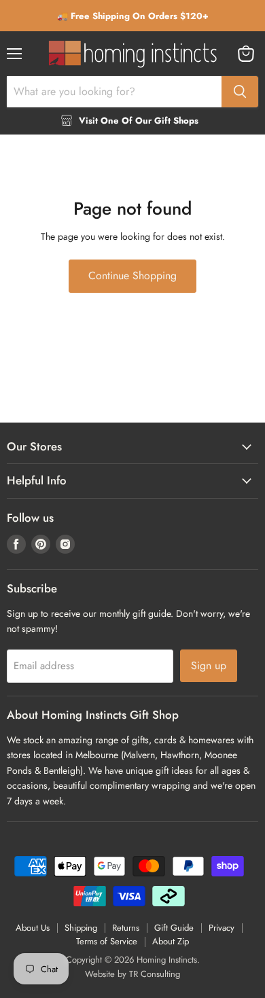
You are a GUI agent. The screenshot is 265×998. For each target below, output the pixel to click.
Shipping (81, 927)
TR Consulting (154, 973)
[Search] (240, 91)
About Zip (170, 941)
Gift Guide (174, 927)
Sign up (208, 665)
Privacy (221, 927)
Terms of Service (106, 941)
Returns (125, 927)
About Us (33, 927)
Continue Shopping (132, 275)
